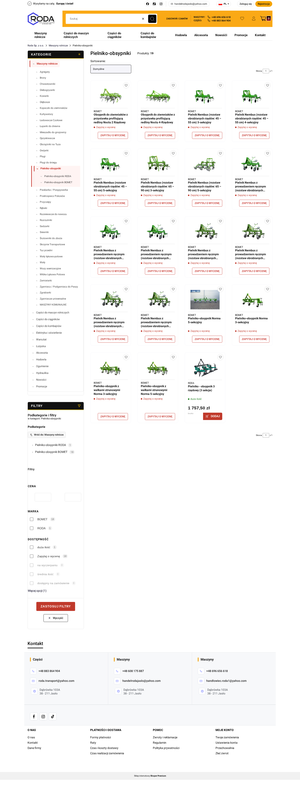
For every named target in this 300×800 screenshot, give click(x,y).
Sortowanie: (98, 61)
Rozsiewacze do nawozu (53, 214)
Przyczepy (45, 202)
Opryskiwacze (47, 138)
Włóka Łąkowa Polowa (52, 274)
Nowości (41, 379)
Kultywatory (46, 114)
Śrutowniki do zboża (51, 238)
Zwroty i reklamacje (165, 737)
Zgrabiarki (45, 292)
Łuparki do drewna (50, 126)
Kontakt (260, 35)
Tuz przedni (46, 250)
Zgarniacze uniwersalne (53, 298)
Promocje (241, 35)
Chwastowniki (47, 83)
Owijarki (44, 150)
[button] (152, 19)
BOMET (42, 519)
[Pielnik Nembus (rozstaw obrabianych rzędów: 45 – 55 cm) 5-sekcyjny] (111, 164)
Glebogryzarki (47, 90)
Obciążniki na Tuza (50, 144)
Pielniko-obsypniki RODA (57, 176)
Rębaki (43, 208)
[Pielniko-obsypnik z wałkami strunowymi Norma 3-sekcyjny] (111, 367)
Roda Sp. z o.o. (36, 45)
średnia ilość (45, 574)
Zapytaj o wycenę (48, 556)
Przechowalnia (225, 748)
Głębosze (45, 102)
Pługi (43, 156)
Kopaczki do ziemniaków (53, 108)
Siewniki (44, 232)
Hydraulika (42, 372)
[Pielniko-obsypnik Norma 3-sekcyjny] (252, 299)
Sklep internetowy (150, 776)
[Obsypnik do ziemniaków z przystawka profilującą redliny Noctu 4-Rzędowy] (158, 96)
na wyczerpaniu (47, 565)
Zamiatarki (46, 280)
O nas (31, 737)
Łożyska (41, 346)
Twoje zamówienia (227, 737)
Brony (43, 77)
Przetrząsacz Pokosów (52, 196)
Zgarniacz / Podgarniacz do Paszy (59, 286)
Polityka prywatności (166, 748)
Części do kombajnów (148, 35)
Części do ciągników (114, 35)
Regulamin (159, 742)
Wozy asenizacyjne (50, 268)
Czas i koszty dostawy (104, 748)
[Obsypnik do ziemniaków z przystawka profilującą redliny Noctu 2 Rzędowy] (111, 96)
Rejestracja (264, 3)
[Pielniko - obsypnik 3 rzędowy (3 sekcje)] (205, 367)
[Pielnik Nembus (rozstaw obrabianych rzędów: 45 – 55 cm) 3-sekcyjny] (205, 96)
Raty (93, 742)
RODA (41, 528)
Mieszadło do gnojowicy (53, 132)
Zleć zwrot (222, 753)
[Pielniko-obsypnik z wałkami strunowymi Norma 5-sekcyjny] (158, 367)
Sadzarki (44, 226)
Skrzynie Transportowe (52, 244)
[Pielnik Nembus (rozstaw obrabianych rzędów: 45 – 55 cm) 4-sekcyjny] (252, 96)
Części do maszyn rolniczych (76, 35)
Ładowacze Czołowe (51, 120)
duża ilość (43, 547)
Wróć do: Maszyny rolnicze (48, 434)
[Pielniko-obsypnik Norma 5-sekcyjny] (205, 299)
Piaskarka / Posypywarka (54, 189)
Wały (42, 262)
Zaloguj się (246, 3)
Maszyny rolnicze (40, 35)
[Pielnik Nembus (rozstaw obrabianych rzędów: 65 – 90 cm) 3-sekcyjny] (158, 164)
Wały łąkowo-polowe (51, 256)
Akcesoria (201, 35)
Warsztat (41, 339)
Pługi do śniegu (48, 162)
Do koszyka (212, 416)
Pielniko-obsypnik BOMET (58, 182)
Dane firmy (34, 748)
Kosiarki (44, 96)
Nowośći (221, 35)
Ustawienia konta (227, 742)
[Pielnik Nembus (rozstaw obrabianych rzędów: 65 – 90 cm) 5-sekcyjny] (205, 164)
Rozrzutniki (46, 220)
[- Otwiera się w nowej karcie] (34, 716)
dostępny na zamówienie (53, 583)
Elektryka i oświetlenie (49, 332)
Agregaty (45, 71)
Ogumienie (42, 366)
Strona (259, 71)
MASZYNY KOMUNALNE (53, 304)
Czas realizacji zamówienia (107, 753)
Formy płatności (100, 737)
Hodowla (181, 35)
